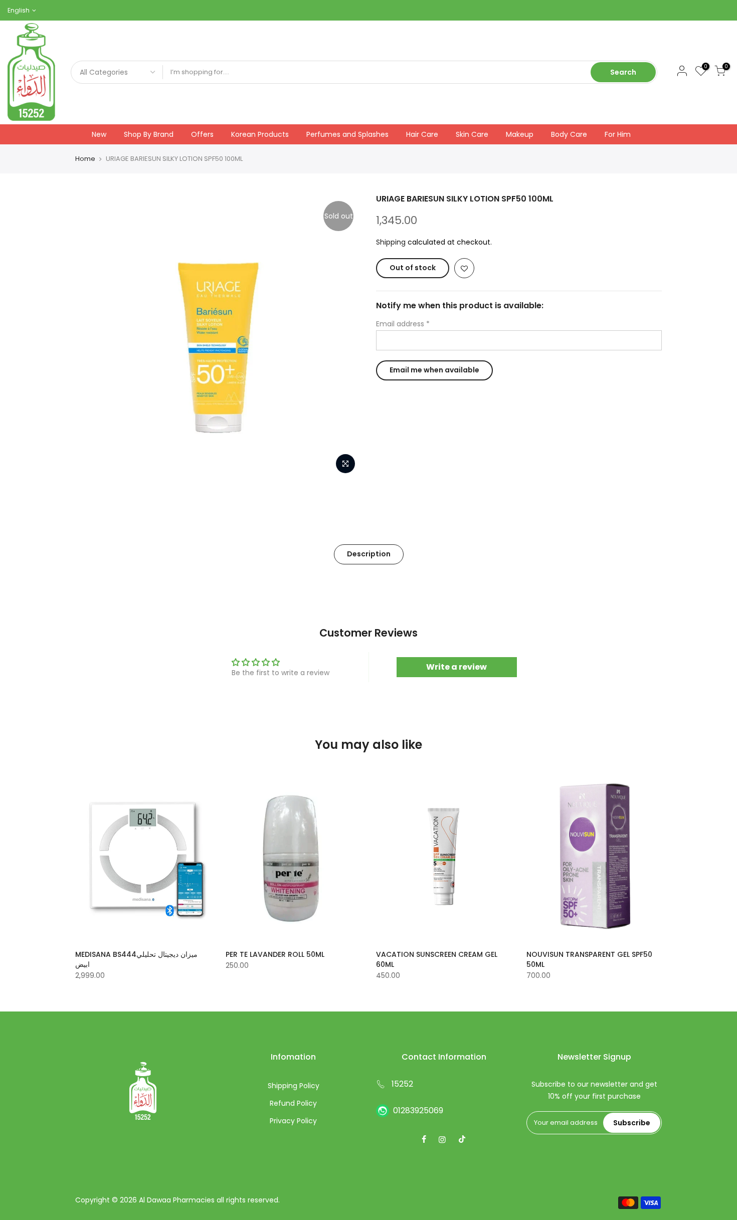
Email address (403, 324)
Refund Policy (293, 1103)
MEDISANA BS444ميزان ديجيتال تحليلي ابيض (136, 959)
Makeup (519, 134)
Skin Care (472, 134)
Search (623, 72)
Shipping (391, 242)
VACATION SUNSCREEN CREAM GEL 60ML (436, 959)
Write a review (456, 667)
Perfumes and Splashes (347, 134)
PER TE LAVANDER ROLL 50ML (275, 954)
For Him (618, 134)
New (99, 134)
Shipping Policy (293, 1086)
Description (369, 554)
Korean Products (260, 134)
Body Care (569, 134)
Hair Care (422, 134)
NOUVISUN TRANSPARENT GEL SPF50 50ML (589, 959)
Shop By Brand (148, 134)
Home (85, 158)
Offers (202, 134)
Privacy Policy (293, 1121)
